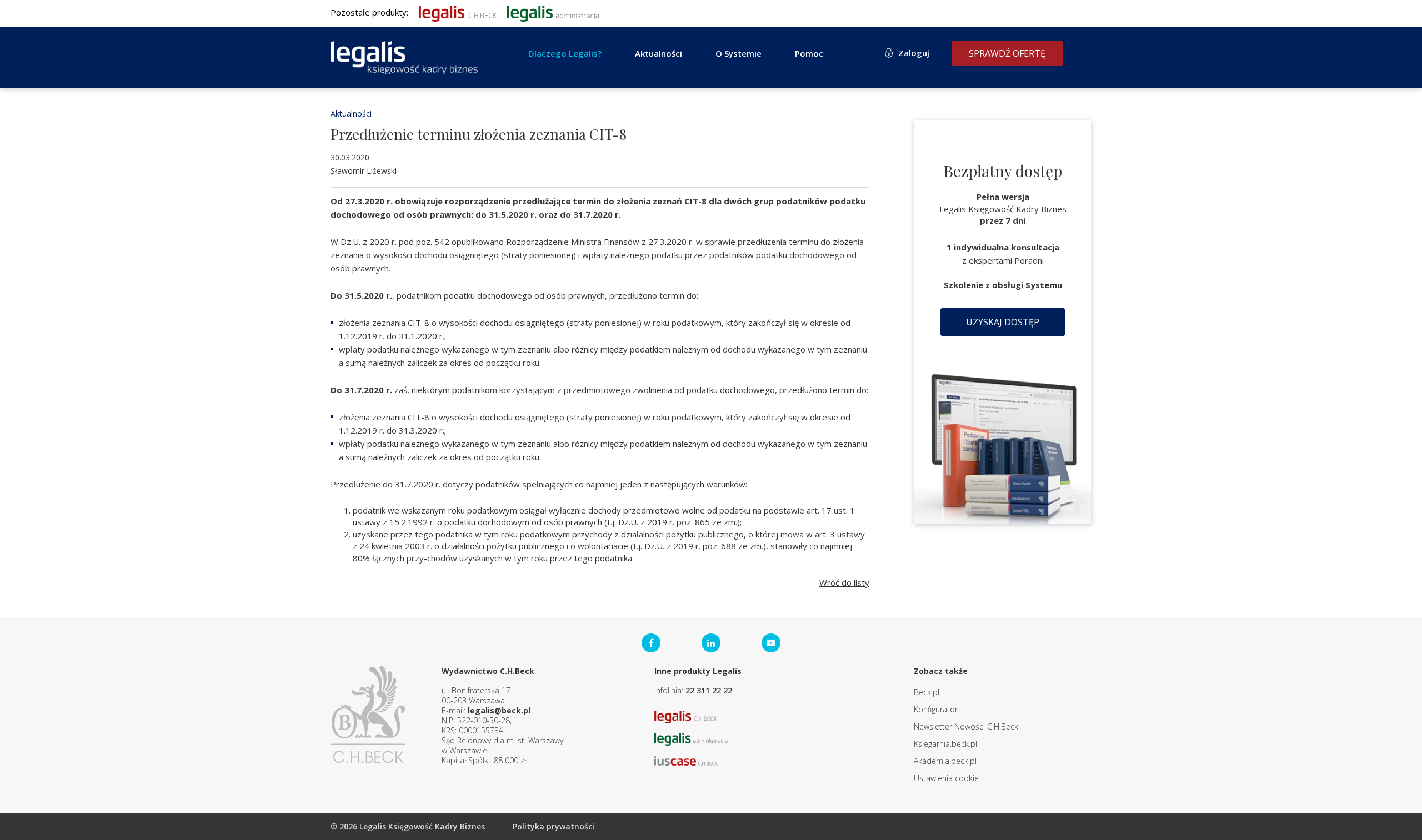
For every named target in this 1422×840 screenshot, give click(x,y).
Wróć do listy (844, 582)
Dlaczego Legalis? (565, 53)
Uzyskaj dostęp (1002, 322)
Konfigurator (936, 709)
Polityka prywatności (553, 826)
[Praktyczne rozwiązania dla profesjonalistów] (404, 57)
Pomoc (809, 53)
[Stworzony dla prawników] (458, 12)
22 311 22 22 (708, 690)
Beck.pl (926, 692)
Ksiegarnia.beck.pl (945, 743)
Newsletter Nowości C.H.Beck (966, 726)
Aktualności (351, 113)
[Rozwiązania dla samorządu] (553, 12)
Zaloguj (913, 52)
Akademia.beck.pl (945, 761)
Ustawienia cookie (946, 778)
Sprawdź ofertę (1007, 53)
